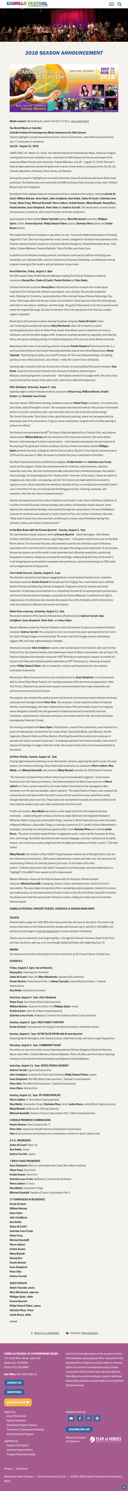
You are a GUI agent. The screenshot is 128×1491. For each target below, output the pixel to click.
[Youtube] (71, 1418)
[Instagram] (89, 1418)
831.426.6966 (20, 1367)
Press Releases (89, 1333)
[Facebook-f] (80, 1418)
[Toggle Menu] (111, 4)
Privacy (8, 1468)
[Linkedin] (97, 1418)
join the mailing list (48, 931)
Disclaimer (22, 1468)
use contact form (80, 121)
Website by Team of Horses (18, 1476)
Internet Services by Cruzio (52, 1476)
